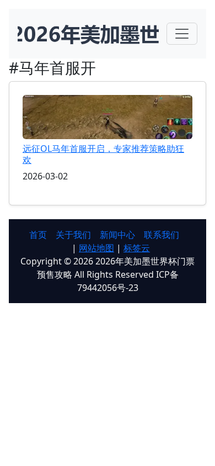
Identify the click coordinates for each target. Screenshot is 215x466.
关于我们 (73, 235)
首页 (38, 235)
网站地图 (96, 248)
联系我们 (161, 235)
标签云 (136, 248)
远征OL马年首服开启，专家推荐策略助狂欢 (103, 153)
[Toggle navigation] (181, 34)
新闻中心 (117, 235)
